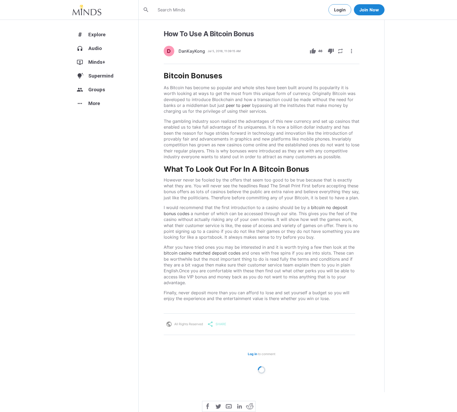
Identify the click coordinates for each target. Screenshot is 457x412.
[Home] (86, 9)
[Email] (228, 406)
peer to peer (238, 105)
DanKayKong (192, 51)
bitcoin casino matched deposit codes (202, 253)
